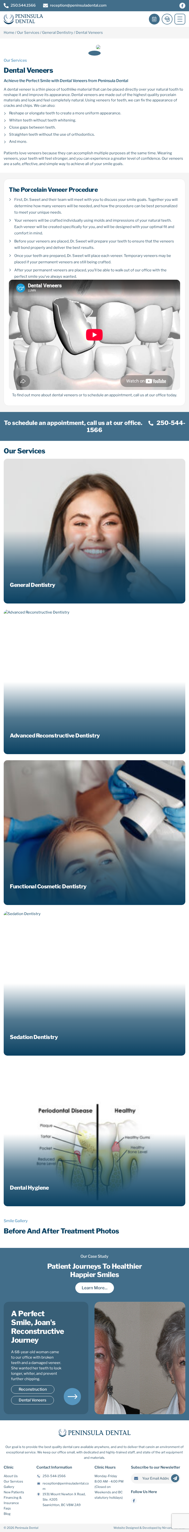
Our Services (28, 33)
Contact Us (167, 19)
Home (9, 33)
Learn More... (95, 1287)
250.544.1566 (23, 5)
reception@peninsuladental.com (78, 5)
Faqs (7, 1508)
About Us (11, 1476)
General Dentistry (57, 33)
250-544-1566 (54, 1476)
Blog (7, 1514)
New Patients (14, 1492)
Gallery (9, 1487)
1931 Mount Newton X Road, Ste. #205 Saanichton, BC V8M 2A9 (64, 1499)
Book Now (154, 19)
